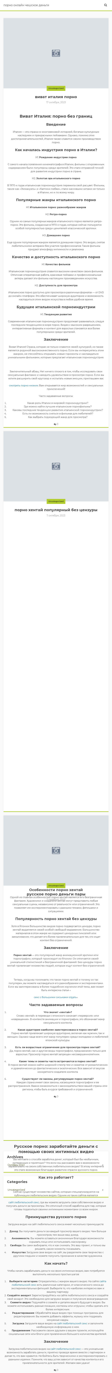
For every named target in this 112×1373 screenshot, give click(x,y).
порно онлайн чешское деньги (26, 5)
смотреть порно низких (23, 385)
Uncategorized (56, 88)
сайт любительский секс (23, 1202)
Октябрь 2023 (16, 1165)
